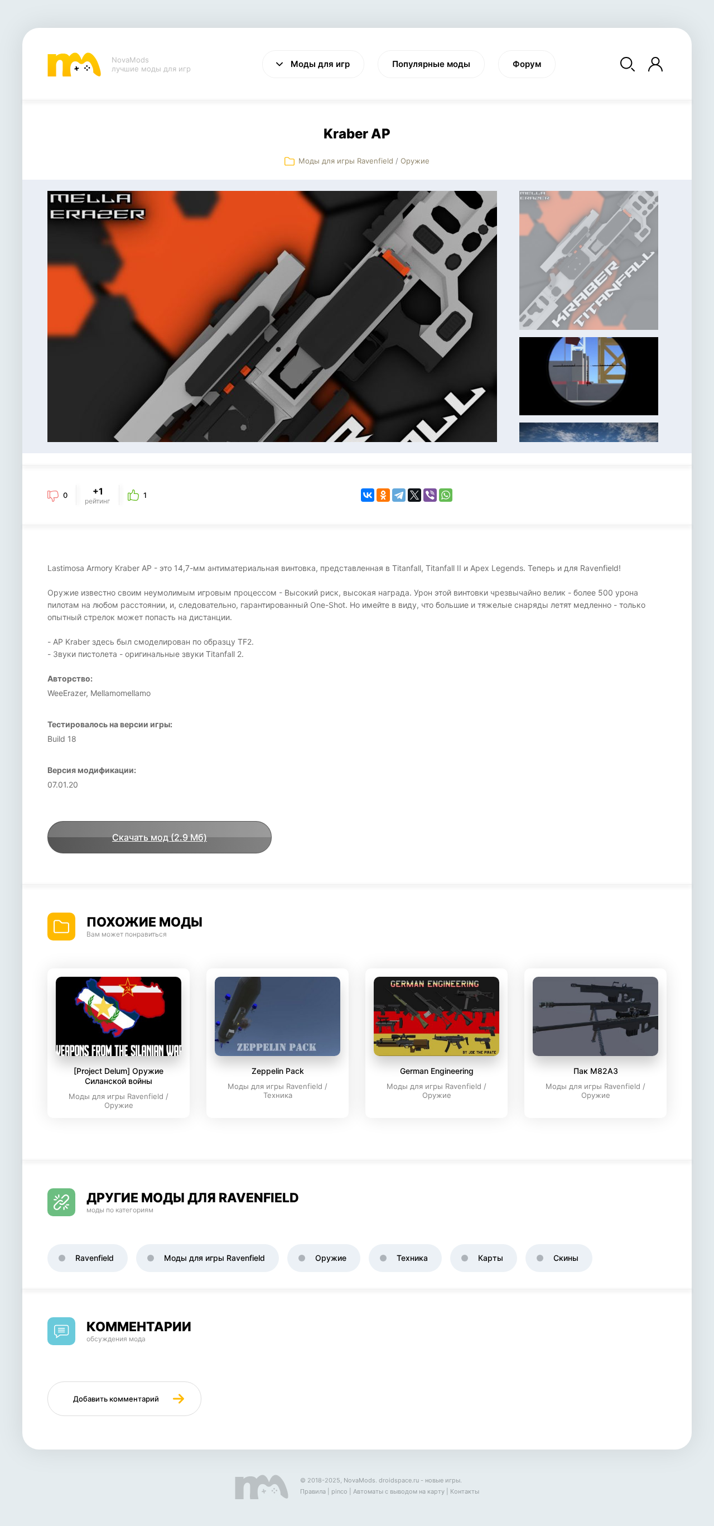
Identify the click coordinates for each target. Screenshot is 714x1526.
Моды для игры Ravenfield (345, 160)
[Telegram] (399, 495)
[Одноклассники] (383, 495)
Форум (527, 64)
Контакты (464, 1491)
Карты (490, 1258)
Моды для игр (320, 64)
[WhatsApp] (445, 495)
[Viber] (430, 495)
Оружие (415, 160)
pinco (339, 1491)
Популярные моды (431, 64)
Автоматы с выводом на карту (399, 1491)
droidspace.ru (399, 1480)
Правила (313, 1491)
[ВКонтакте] (367, 495)
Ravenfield (94, 1258)
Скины (565, 1258)
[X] (414, 495)
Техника (412, 1258)
